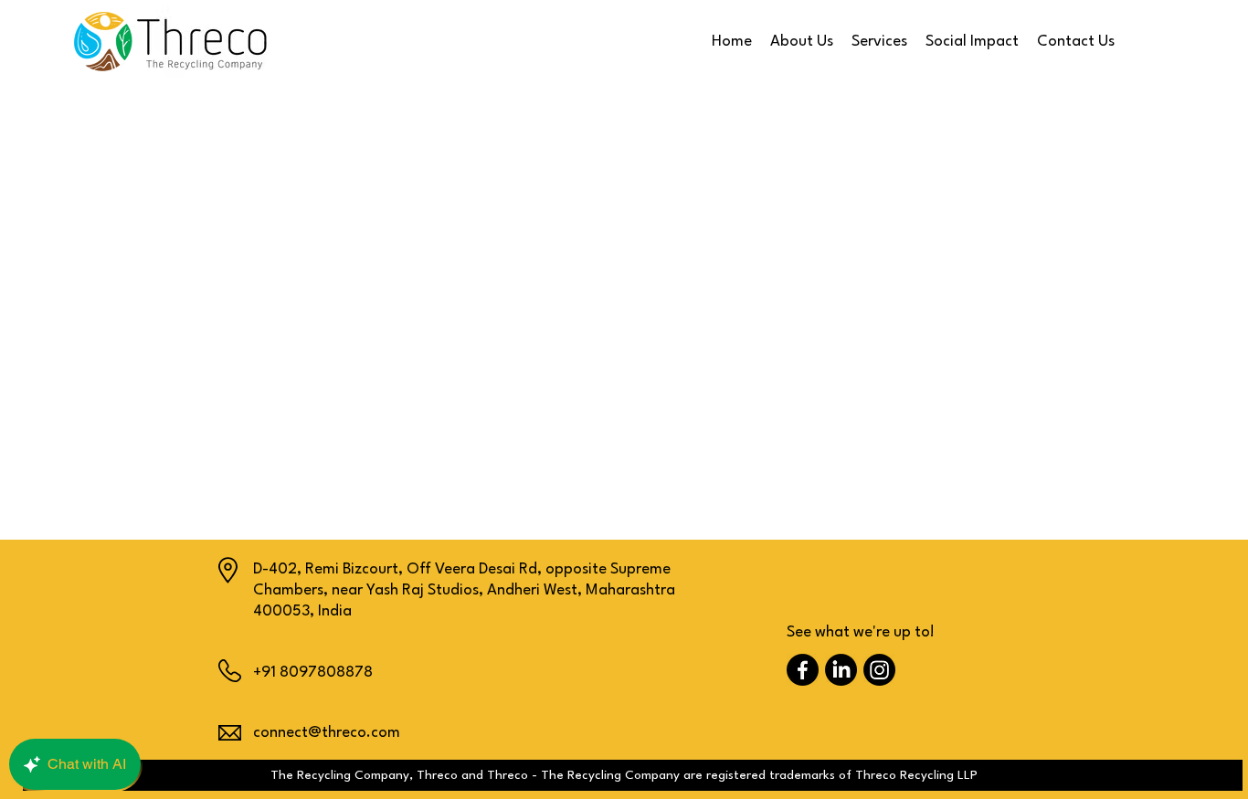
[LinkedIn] (841, 670)
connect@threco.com (326, 733)
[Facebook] (803, 670)
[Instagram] (879, 670)
